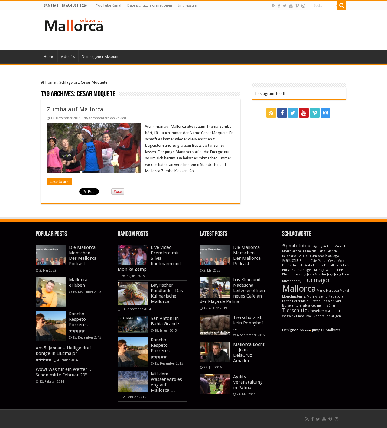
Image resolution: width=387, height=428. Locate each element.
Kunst (346, 274)
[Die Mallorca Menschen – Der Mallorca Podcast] (51, 255)
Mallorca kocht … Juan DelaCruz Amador (249, 352)
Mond (344, 291)
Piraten (315, 301)
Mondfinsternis (294, 296)
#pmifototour (297, 246)
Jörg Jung (334, 274)
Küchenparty (291, 281)
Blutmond (316, 256)
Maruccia (332, 291)
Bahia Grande (327, 251)
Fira (314, 270)
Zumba (299, 316)
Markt (321, 291)
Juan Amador (316, 274)
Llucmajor (316, 280)
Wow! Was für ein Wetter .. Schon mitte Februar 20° (63, 372)
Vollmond (332, 311)
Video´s (68, 56)
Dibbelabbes (313, 265)
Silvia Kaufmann (314, 305)
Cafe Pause (319, 261)
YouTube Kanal (108, 5)
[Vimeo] (297, 5)
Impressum (187, 5)
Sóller (331, 305)
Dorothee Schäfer (337, 265)
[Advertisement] (232, 29)
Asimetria (310, 251)
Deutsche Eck (292, 265)
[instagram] (303, 5)
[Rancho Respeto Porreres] (51, 326)
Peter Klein (300, 301)
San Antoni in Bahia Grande (165, 321)
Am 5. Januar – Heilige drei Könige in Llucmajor (63, 350)
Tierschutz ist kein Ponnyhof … (248, 323)
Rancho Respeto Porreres (78, 319)
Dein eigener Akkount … (102, 56)
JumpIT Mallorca (326, 330)
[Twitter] (284, 5)
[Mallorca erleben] (51, 292)
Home (49, 56)
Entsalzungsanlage (296, 270)
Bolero (304, 261)
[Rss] (274, 5)
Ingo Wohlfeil (328, 270)
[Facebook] (279, 5)
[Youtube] (290, 5)
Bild (305, 256)
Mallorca (299, 289)
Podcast (327, 301)
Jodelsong (298, 274)
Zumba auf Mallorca (75, 109)
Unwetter (316, 310)
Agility (317, 246)
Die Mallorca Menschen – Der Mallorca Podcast (82, 255)
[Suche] (341, 5)
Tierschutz (294, 310)
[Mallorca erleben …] (74, 23)
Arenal (297, 251)
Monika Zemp (317, 296)
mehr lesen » (59, 181)
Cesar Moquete (339, 261)
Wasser (287, 316)
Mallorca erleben (78, 282)
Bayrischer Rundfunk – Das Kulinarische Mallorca (167, 293)
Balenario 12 (291, 256)
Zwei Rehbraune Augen (323, 316)
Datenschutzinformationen (149, 5)
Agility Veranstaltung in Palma (248, 382)
